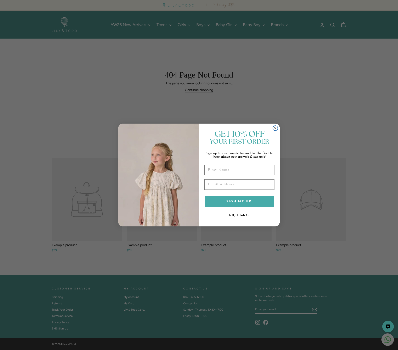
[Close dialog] (275, 128)
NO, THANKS (239, 215)
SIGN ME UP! (239, 201)
